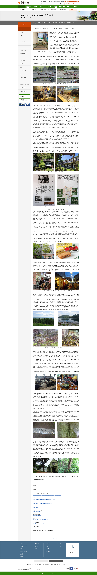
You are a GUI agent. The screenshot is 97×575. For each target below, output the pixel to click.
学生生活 (41, 6)
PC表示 (56, 561)
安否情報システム (71, 552)
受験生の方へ (23, 9)
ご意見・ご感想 (38, 564)
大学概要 (43, 22)
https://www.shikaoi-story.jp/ (37, 511)
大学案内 (21, 6)
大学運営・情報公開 (23, 53)
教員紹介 (22, 43)
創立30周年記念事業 (23, 91)
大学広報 (21, 63)
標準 (44, 1)
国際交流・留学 (62, 6)
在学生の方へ (33, 9)
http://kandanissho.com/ (37, 515)
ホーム (36, 22)
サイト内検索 (51, 1)
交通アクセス (22, 74)
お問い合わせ (48, 551)
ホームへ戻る (36, 538)
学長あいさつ (23, 32)
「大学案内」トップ (56, 538)
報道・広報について (30, 564)
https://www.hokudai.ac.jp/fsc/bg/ (38, 527)
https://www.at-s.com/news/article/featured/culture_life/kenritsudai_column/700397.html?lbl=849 (48, 531)
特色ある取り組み (23, 56)
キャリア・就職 (48, 6)
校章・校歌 (22, 46)
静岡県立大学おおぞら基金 (24, 80)
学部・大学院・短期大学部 (24, 545)
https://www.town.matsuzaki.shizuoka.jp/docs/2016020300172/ (43, 503)
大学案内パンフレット (49, 549)
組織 (21, 35)
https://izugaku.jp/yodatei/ (37, 507)
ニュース (59, 545)
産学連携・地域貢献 (55, 6)
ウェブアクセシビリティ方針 (55, 564)
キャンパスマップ (23, 70)
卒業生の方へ (43, 9)
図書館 (75, 6)
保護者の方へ (53, 9)
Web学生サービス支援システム (73, 550)
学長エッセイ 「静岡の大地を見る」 (52, 22)
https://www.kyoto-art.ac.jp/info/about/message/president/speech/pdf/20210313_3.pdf (47, 495)
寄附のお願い (73, 10)
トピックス (60, 546)
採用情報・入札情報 (23, 77)
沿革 (21, 38)
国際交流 (21, 67)
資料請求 (47, 548)
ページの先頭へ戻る (75, 538)
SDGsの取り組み (23, 60)
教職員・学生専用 (71, 553)
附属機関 (68, 6)
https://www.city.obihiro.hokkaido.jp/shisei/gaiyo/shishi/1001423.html (44, 499)
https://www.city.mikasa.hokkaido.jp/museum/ (40, 523)
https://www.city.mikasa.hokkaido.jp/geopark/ (40, 519)
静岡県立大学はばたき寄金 (24, 84)
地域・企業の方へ (64, 9)
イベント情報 (60, 543)
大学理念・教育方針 (23, 50)
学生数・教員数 (23, 41)
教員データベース (48, 546)
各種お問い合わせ (23, 87)
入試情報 (35, 6)
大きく (47, 1)
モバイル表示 (41, 561)
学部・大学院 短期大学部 (28, 6)
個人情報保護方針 (46, 564)
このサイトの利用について (67, 564)
